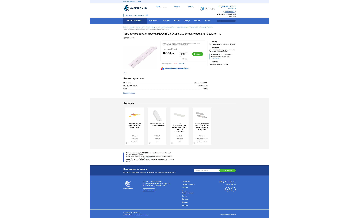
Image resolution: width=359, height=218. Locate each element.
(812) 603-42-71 (227, 182)
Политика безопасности (131, 212)
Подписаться (227, 170)
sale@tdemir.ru (232, 8)
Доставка (185, 199)
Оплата (184, 196)
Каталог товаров (134, 21)
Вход (124, 1)
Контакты (197, 21)
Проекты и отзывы (188, 184)
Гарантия (185, 202)
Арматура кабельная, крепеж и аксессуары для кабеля (158, 27)
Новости (177, 21)
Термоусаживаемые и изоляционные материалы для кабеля (194, 27)
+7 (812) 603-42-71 (216, 58)
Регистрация (130, 1)
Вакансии (166, 21)
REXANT (182, 63)
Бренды (187, 21)
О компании (153, 21)
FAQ (139, 1)
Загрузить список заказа (135, 15)
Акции (207, 21)
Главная (125, 27)
